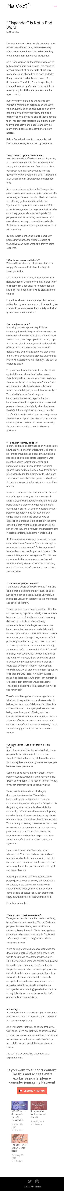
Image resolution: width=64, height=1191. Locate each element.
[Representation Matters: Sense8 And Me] (39, 1105)
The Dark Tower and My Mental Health (18, 1148)
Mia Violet (14, 32)
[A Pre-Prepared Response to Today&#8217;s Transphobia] (19, 1105)
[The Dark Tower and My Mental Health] (19, 1138)
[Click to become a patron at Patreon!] (32, 1093)
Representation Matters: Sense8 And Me (38, 1114)
